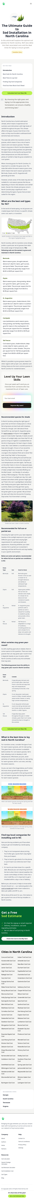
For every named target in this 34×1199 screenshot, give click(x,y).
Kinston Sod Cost (7, 1043)
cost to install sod (7, 888)
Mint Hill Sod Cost (7, 1004)
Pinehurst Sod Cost (24, 1034)
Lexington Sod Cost (24, 1083)
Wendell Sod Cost (23, 1040)
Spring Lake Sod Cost (25, 1065)
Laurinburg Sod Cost (8, 1040)
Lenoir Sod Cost (6, 968)
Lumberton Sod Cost (24, 1022)
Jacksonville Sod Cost (24, 1068)
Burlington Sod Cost (8, 1083)
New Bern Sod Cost (24, 964)
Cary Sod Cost (6, 978)
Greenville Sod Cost (24, 997)
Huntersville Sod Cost (8, 961)
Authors (3, 1142)
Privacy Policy (22, 1144)
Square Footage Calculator (6, 1163)
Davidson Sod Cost (7, 1022)
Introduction (7, 70)
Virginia (5, 1106)
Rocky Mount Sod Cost (8, 990)
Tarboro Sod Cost (23, 1043)
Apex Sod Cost (22, 1001)
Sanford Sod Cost (23, 1004)
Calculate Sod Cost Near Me (17, 93)
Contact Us (21, 1138)
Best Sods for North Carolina (13, 74)
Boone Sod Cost (23, 1025)
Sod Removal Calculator (8, 1167)
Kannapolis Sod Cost (8, 1001)
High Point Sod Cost (8, 971)
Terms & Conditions (24, 1141)
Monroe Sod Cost (7, 994)
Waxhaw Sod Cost (23, 1008)
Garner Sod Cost (6, 1015)
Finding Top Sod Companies (12, 82)
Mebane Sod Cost (23, 1018)
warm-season (8, 433)
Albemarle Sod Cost (7, 1029)
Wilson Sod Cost (23, 994)
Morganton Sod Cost (8, 1025)
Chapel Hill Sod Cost (24, 990)
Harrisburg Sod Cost (24, 1011)
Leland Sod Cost (6, 964)
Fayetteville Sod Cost (24, 971)
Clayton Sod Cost (23, 1015)
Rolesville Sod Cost (24, 1047)
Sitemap (20, 1148)
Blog (2, 1178)
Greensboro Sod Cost (25, 978)
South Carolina (8, 1099)
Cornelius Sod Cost (7, 1011)
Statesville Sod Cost (7, 1018)
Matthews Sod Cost (7, 1008)
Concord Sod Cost (7, 957)
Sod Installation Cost (7, 1171)
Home (3, 1145)
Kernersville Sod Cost (8, 1056)
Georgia (5, 1095)
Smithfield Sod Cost (7, 1065)
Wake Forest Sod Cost (8, 987)
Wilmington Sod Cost (8, 1068)
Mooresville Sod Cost (8, 1077)
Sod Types (4, 1174)
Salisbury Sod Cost (24, 987)
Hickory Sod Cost (23, 1050)
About (3, 1138)
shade (25, 433)
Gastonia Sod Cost (24, 981)
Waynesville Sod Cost (25, 1072)
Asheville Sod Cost (24, 961)
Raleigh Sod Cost (6, 975)
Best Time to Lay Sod (10, 78)
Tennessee (6, 1103)
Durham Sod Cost (23, 968)
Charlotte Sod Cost (24, 975)
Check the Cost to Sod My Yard (17, 939)
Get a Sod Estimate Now (17, 1196)
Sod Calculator (5, 1159)
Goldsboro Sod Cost (8, 1059)
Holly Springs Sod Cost (8, 997)
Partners (3, 1149)
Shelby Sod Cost (23, 1056)
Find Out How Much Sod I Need (13, 85)
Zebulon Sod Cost (7, 1047)
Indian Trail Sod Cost (24, 957)
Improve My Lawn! (17, 405)
